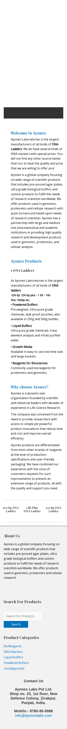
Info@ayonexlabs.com (33, 715)
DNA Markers (13, 652)
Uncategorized (14, 668)
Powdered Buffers (16, 663)
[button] (8, 83)
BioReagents (13, 646)
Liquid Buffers (13, 657)
